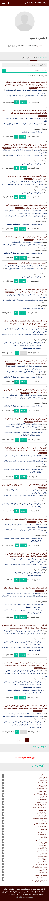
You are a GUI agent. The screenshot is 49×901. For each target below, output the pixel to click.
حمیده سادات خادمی (34, 294)
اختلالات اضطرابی (35, 435)
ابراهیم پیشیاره (10, 524)
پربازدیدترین (25, 57)
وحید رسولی (26, 369)
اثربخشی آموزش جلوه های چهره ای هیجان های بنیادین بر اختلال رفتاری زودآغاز (26, 177)
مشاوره (17, 572)
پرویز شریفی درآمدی (23, 90)
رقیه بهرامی (37, 242)
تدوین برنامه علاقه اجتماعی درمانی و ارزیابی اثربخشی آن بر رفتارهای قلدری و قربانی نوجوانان (26, 206)
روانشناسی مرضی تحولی (12, 342)
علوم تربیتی (25, 253)
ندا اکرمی (44, 837)
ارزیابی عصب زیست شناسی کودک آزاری (27, 263)
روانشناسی (25, 224)
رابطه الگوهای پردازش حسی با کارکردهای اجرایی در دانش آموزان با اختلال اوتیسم (24, 520)
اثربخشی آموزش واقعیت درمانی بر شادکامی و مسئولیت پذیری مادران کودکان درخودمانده (25, 391)
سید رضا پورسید (36, 210)
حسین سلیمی (42, 856)
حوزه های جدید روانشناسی (11, 503)
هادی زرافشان (42, 842)
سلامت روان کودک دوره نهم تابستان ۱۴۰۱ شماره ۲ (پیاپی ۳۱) (24, 95)
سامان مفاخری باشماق (34, 266)
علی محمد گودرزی (41, 840)
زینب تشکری (36, 424)
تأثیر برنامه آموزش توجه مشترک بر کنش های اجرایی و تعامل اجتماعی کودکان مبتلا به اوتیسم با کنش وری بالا (25, 290)
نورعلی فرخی (17, 118)
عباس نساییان (30, 527)
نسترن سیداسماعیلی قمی (32, 631)
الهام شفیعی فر (42, 848)
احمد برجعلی (43, 791)
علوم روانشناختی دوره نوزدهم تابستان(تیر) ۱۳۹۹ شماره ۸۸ (24, 155)
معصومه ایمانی (36, 455)
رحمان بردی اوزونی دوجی (32, 559)
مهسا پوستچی (36, 90)
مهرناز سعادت (43, 845)
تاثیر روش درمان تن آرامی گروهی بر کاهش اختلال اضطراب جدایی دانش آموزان (26, 420)
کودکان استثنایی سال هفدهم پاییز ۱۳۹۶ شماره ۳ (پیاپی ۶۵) (24, 371)
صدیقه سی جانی (35, 670)
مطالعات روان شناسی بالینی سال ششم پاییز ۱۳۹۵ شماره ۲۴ (24, 426)
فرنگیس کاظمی (41, 153)
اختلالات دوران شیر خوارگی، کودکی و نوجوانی (26, 345)
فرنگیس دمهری (36, 329)
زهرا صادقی (37, 713)
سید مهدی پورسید (24, 213)
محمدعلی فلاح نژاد (35, 366)
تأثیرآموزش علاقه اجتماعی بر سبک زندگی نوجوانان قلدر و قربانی (24, 485)
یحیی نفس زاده (20, 266)
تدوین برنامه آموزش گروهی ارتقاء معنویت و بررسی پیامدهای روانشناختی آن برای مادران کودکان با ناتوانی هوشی (25, 146)
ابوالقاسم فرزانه (36, 181)
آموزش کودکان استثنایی (11, 469)
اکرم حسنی (37, 150)
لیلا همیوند (37, 118)
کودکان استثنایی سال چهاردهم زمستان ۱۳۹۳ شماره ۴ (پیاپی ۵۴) (23, 716)
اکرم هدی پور (36, 593)
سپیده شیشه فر (36, 395)
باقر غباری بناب (17, 150)
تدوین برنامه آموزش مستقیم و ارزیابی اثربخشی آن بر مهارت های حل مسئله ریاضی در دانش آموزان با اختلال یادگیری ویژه (25, 450)
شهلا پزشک (6, 150)
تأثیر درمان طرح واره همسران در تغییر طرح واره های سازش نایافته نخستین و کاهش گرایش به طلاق (26, 555)
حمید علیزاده (28, 118)
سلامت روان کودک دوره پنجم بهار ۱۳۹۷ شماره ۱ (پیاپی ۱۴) (24, 268)
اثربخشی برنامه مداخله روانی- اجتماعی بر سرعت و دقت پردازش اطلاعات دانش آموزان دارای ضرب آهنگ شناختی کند (24, 113)
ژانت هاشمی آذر (13, 424)
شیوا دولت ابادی (42, 851)
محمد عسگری (10, 90)
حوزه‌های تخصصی (37, 132)
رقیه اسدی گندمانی (34, 524)
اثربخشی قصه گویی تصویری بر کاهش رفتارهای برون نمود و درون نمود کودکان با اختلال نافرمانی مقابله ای (26, 362)
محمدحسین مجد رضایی (39, 807)
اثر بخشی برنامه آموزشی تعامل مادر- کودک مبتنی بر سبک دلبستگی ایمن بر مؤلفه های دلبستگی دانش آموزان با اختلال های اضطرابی (26, 85)
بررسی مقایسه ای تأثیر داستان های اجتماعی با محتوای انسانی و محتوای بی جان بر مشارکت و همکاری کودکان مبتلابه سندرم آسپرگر (24, 665)
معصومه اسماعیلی (41, 878)
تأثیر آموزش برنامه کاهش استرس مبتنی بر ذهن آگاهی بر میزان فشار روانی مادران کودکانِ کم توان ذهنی (24, 626)
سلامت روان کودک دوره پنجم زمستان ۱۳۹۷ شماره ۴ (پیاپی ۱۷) (23, 300)
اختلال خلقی (37, 607)
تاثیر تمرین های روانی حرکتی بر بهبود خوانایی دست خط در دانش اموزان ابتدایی (26, 238)
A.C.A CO (19, 897)
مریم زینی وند (42, 859)
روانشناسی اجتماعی (13, 690)
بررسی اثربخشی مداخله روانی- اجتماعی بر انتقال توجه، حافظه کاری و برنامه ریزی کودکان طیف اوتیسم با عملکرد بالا (25, 323)
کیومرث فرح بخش (16, 559)
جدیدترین (33, 57)
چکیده (23, 102)
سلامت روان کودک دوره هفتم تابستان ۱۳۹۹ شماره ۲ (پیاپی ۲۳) (23, 124)
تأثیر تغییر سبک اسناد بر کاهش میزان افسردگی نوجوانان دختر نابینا (25, 589)
